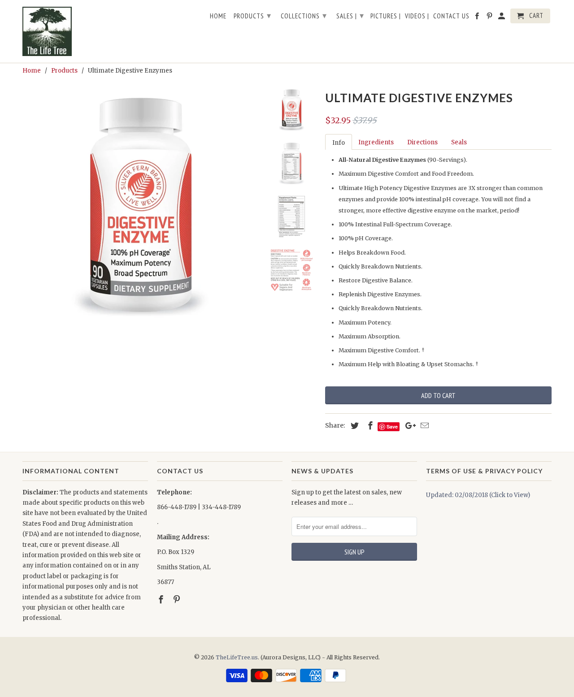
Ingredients (376, 142)
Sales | (350, 15)
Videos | (417, 16)
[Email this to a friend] (423, 425)
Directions (422, 142)
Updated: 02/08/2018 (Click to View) (478, 495)
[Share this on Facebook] (369, 425)
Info (338, 143)
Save (392, 426)
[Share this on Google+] (408, 425)
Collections (304, 15)
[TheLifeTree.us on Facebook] (162, 599)
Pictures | (385, 16)
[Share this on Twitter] (353, 425)
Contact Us (451, 16)
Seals (459, 142)
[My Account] (502, 17)
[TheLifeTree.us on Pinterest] (178, 599)
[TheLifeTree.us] (85, 31)
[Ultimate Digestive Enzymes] (139, 204)
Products (252, 15)
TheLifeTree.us (237, 657)
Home (218, 16)
